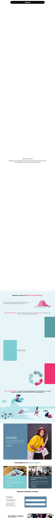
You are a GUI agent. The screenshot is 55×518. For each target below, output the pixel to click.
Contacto (40, 2)
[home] (28, 2)
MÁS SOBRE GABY (9, 445)
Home (13, 2)
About (36, 2)
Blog (33, 2)
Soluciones (16, 2)
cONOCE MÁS (9, 485)
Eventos (21, 2)
